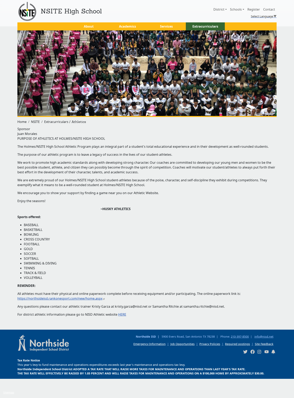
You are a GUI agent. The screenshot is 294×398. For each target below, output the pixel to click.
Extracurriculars (205, 26)
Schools (236, 9)
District (218, 9)
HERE (122, 314)
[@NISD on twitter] (245, 351)
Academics (127, 26)
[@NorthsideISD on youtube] (266, 351)
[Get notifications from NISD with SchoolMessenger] (273, 351)
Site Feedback (264, 344)
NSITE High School (71, 11)
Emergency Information (149, 344)
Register (253, 9)
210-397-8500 (240, 336)
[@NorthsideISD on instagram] (259, 351)
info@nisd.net (263, 336)
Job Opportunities (182, 344)
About (89, 26)
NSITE (35, 122)
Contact (269, 9)
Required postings (237, 344)
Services (166, 26)
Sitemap (8, 392)
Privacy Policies (209, 344)
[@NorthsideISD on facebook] (252, 351)
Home (22, 122)
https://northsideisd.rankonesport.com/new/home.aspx (59, 298)
